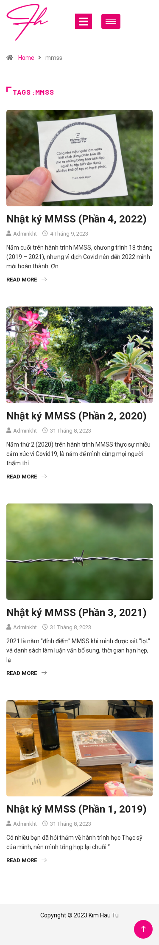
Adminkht (25, 234)
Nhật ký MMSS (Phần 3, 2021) (76, 613)
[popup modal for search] (139, 21)
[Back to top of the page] (143, 929)
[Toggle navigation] (83, 21)
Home (26, 57)
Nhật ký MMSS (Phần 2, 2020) (76, 416)
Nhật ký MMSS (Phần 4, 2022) (76, 219)
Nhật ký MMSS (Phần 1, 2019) (76, 809)
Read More (21, 279)
